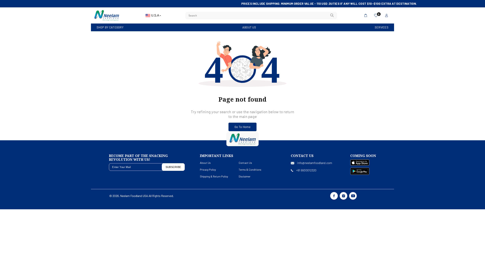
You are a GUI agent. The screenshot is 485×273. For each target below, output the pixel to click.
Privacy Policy (208, 169)
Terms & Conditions (250, 169)
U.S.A (155, 15)
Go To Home (242, 127)
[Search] (332, 15)
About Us (249, 27)
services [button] (381, 27)
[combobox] (261, 15)
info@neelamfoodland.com (314, 163)
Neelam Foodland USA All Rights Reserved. (147, 196)
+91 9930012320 (306, 170)
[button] (110, 27)
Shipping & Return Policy (214, 176)
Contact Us (245, 162)
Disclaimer (244, 176)
